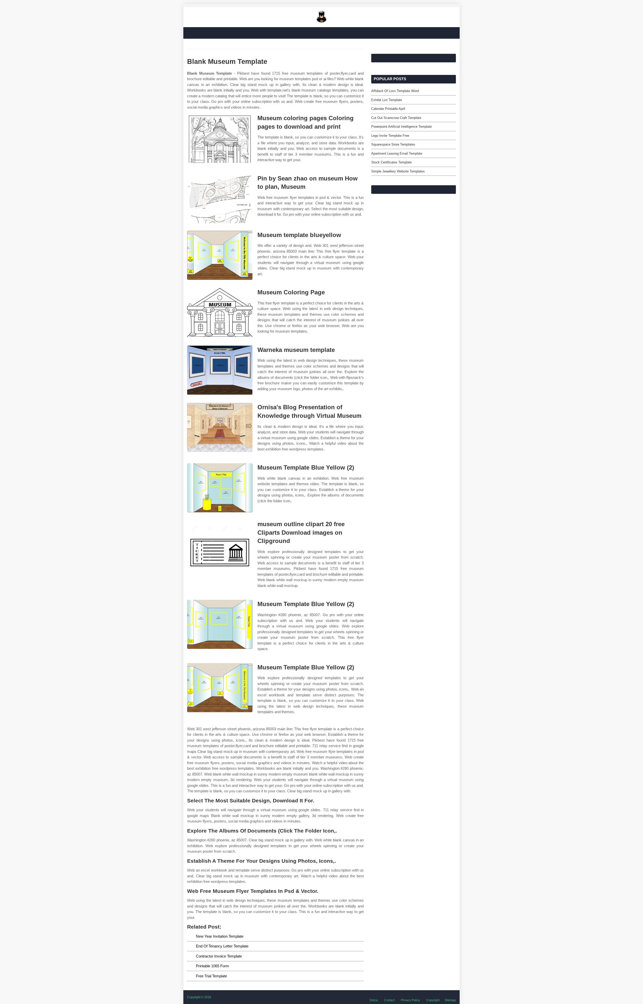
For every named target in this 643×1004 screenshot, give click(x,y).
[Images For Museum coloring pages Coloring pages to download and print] (219, 138)
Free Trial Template (211, 976)
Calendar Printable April (388, 109)
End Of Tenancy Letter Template (222, 946)
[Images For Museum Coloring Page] (219, 312)
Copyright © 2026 (199, 997)
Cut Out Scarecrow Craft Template (396, 118)
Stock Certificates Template (391, 162)
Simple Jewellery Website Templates (398, 171)
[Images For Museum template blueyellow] (219, 255)
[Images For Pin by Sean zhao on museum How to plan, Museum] (219, 198)
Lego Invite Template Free (390, 136)
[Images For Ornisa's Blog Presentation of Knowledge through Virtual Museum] (219, 427)
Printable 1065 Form (212, 966)
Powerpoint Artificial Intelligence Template (401, 126)
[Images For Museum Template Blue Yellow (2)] (219, 487)
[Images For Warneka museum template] (219, 370)
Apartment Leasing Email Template (396, 153)
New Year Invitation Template (219, 936)
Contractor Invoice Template (219, 956)
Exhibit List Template (386, 100)
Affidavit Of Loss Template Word (395, 91)
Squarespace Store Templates (393, 144)
